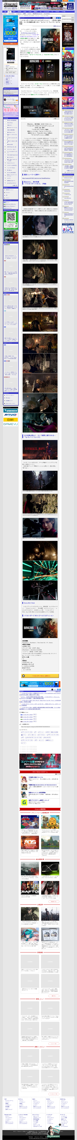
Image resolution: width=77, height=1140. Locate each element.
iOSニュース (36, 1116)
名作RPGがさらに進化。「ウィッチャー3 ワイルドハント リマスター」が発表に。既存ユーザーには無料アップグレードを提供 (68, 125)
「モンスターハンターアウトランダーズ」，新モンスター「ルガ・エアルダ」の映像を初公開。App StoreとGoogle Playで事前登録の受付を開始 (68, 161)
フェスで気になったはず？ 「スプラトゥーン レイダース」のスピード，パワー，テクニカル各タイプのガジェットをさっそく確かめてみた (10, 323)
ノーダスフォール (67, 194)
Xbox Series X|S (29, 33)
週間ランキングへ (71, 170)
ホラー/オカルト (42, 734)
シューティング (64, 1122)
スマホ (30, 11)
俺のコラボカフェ (10, 157)
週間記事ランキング (9, 189)
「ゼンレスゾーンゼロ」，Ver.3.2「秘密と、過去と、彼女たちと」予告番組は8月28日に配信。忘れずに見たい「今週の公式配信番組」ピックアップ (50, 990)
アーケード (62, 1114)
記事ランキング (8, 1109)
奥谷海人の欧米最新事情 (11, 120)
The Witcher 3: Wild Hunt (68, 219)
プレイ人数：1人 (32, 734)
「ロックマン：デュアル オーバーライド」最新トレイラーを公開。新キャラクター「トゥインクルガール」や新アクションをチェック (68, 131)
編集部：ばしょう (57, 26)
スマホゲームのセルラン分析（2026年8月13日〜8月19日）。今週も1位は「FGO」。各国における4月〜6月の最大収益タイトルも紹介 (50, 970)
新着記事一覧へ (54, 901)
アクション (41, 732)
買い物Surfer (9, 170)
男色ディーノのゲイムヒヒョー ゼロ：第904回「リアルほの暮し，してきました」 (30, 970)
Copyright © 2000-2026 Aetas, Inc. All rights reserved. (38, 1138)
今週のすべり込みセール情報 (12, 142)
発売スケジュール (23, 1106)
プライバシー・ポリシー (38, 1136)
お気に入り (60, 0)
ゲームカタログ (47, 13)
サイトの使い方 (18, 0)
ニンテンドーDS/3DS (23, 1114)
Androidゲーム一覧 (37, 1126)
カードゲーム (64, 1120)
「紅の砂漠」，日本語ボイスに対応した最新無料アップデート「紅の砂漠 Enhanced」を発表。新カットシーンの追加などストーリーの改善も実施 (69, 167)
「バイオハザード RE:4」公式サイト (41, 676)
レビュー (5, 13)
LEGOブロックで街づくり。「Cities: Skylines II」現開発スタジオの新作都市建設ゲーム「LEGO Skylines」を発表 (68, 137)
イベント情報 (64, 1117)
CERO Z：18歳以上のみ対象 (52, 732)
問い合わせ (25, 0)
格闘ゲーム (63, 1119)
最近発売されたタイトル (37, 13)
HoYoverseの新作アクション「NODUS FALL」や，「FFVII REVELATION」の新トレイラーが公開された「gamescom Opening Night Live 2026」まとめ (68, 155)
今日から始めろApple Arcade (12, 154)
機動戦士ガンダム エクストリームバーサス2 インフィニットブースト (68, 209)
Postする (54, 17)
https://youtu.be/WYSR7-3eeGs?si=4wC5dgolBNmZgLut (36, 178)
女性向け (35, 11)
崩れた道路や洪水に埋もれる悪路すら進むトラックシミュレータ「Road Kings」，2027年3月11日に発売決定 (30, 877)
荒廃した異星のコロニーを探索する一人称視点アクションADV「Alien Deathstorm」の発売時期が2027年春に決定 (30, 851)
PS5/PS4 (19, 11)
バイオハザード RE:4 (10, 60)
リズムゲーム (64, 1123)
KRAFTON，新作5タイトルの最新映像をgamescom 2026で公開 (29, 896)
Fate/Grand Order (67, 190)
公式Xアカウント (10, 0)
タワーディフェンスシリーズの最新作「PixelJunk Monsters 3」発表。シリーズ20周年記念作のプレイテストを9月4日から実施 (50, 831)
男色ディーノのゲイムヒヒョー (12, 135)
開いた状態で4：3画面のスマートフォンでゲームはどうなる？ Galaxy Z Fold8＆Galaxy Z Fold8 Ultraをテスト (50, 1038)
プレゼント (8, 192)
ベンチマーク (50, 1123)
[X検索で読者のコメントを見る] (51, 18)
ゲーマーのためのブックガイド (12, 152)
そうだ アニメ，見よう (11, 149)
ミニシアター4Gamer (11, 167)
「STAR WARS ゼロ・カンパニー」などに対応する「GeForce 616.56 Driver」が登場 (50, 877)
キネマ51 (9, 178)
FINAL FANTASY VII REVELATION (68, 182)
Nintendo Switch (9, 208)
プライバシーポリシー (10, 395)
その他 (62, 1125)
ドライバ (7, 197)
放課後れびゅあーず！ (11, 180)
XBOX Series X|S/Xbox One (11, 204)
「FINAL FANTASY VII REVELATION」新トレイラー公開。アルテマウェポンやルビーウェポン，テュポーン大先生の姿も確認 (68, 112)
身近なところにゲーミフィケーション (12, 175)
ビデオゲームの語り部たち (12, 165)
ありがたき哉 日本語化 (11, 172)
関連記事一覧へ (58, 691)
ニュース (8, 77)
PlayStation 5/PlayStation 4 (10, 206)
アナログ (57, 11)
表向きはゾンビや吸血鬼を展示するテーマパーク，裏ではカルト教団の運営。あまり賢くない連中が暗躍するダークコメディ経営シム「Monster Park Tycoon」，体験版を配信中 (30, 831)
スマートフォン (35, 1114)
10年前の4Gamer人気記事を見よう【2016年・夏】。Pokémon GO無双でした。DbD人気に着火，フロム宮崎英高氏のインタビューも (10, 289)
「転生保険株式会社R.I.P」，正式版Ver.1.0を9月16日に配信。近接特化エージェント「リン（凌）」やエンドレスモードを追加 (50, 897)
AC (52, 11)
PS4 (34, 33)
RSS (4, 0)
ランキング (71, 0)
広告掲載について (9, 400)
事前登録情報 (36, 1119)
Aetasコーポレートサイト (10, 403)
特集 (7, 79)
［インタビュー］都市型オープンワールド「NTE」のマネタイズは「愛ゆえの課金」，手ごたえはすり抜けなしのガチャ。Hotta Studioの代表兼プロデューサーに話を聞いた (10, 373)
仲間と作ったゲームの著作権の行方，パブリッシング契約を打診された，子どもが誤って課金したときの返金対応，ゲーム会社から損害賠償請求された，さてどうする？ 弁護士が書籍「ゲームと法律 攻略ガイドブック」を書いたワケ (50, 945)
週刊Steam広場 (10, 144)
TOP (5, 11)
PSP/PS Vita (62, 1099)
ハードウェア (46, 11)
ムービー (29, 13)
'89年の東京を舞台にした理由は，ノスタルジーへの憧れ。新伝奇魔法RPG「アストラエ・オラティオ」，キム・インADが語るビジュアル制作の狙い (10, 389)
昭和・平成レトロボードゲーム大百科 (12, 160)
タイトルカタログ (23, 1108)
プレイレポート (11, 13)
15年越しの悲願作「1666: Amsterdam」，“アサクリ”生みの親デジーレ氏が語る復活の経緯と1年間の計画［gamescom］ (10, 357)
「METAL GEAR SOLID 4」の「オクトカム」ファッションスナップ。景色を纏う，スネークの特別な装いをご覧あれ (10, 257)
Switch (25, 11)
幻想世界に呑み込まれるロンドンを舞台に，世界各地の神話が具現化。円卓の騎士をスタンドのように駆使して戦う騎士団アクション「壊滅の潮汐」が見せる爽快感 (30, 1038)
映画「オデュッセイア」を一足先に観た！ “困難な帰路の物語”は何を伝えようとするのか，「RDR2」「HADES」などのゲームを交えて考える (10, 273)
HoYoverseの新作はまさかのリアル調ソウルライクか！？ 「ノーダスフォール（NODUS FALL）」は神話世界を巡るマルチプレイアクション (68, 143)
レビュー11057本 (7, 8)
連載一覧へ (16, 185)
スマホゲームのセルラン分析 (12, 138)
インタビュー (18, 13)
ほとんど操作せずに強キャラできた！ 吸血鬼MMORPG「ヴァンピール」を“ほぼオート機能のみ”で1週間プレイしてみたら (10, 307)
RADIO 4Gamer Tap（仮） (12, 146)
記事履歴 (65, 0)
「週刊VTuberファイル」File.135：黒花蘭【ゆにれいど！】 (29, 989)
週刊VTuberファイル (11, 132)
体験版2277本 (14, 8)
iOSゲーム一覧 (36, 1125)
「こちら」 (45, 1132)
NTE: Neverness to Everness (69, 187)
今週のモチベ (9, 125)
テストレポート (50, 1117)
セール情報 (35, 1120)
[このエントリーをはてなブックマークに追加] (59, 18)
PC (9, 11)
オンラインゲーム (9, 1100)
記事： (14, 100)
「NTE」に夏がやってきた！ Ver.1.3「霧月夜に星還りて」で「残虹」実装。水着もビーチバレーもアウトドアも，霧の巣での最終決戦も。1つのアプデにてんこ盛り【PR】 (30, 944)
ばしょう (49, 740)
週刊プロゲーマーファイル (12, 127)
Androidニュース (37, 1117)
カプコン (8, 65)
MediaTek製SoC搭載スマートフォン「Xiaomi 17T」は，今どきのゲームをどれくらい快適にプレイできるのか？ (50, 1017)
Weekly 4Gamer (10, 122)
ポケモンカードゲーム (68, 177)
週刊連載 (7, 1106)
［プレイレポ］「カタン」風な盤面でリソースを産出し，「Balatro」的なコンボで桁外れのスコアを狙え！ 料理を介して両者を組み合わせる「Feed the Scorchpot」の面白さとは (30, 1018)
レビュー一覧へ (54, 1043)
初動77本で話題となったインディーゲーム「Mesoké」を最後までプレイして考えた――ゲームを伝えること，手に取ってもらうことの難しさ (10, 339)
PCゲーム (7, 202)
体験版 (24, 13)
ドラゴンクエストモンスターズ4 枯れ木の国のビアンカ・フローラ (68, 203)
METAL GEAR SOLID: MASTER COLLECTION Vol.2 (69, 215)
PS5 (24, 33)
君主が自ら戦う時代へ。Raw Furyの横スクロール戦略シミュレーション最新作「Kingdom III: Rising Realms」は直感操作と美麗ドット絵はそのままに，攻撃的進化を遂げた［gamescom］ (50, 853)
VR (40, 11)
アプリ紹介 (35, 1122)
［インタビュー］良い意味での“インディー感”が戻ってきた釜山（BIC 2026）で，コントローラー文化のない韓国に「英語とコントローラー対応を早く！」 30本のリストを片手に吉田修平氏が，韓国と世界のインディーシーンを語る (50, 1087)
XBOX (14, 11)
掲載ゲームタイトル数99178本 (11, 7)
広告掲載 (46, 1136)
